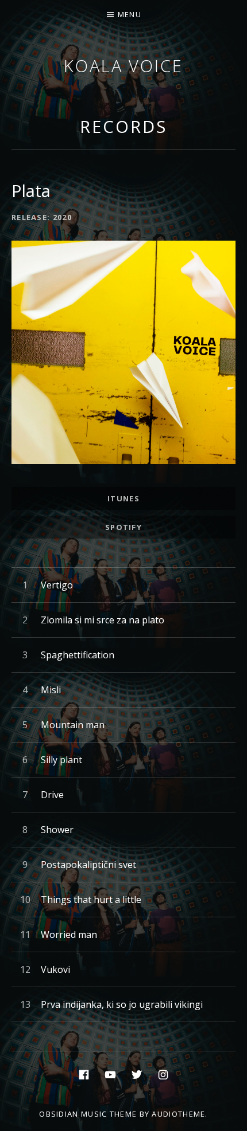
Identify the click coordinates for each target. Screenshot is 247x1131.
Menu (129, 14)
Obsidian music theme (88, 1114)
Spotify (123, 527)
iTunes (123, 498)
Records (123, 126)
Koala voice (123, 65)
